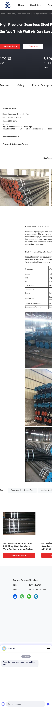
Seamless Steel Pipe (25, 14)
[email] (15, 596)
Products (11, 14)
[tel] (43, 596)
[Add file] (3, 704)
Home (2, 14)
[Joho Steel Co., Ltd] (7, 5)
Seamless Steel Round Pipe (22, 490)
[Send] (48, 704)
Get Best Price (10, 46)
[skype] (36, 596)
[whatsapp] (22, 596)
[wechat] (29, 596)
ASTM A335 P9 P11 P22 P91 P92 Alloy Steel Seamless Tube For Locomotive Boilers (18, 546)
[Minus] (48, 648)
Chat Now (33, 46)
